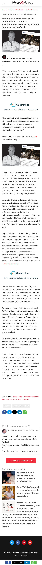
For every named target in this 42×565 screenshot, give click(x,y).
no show (7, 406)
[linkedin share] (19, 412)
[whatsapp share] (25, 412)
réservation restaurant (21, 406)
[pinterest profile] (24, 543)
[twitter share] (9, 412)
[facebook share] (4, 412)
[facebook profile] (18, 543)
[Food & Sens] (22, 2)
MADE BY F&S (18, 10)
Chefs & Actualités (32, 10)
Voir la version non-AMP (29, 552)
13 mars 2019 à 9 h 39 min (31, 430)
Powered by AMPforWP (21, 555)
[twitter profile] (12, 543)
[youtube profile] (30, 543)
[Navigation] (3, 3)
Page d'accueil (6, 10)
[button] (8, 562)
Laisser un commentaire (21, 460)
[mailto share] (14, 412)
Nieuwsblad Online (11, 263)
